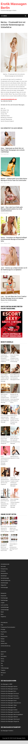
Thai (2, 665)
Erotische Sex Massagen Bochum (9, 689)
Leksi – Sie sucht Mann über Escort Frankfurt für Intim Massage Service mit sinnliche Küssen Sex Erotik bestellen (13, 298)
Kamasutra (3, 593)
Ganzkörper (4, 575)
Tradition (3, 670)
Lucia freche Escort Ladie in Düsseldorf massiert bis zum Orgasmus (5, 358)
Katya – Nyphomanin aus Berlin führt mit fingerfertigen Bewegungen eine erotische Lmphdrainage (13, 150)
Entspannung (4, 568)
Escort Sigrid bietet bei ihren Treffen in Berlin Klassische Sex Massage (5, 378)
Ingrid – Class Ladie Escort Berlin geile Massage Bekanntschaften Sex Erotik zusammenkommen (12, 209)
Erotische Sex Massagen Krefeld (9, 709)
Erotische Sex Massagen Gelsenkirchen (11, 702)
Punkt (2, 634)
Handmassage (4, 582)
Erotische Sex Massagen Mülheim (9, 716)
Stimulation (4, 656)
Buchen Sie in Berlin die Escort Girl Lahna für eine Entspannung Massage (15, 440)
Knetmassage (4, 598)
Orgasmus (3, 616)
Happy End (3, 585)
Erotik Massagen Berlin (14, 6)
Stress (2, 658)
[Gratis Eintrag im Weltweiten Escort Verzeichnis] (11, 324)
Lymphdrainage (5, 607)
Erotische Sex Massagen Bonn (8, 691)
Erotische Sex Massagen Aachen (9, 686)
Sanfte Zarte (4, 643)
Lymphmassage (5, 609)
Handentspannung (5, 580)
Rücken (3, 641)
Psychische (4, 631)
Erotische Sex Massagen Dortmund (10, 693)
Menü (5, 16)
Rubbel (2, 638)
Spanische (3, 651)
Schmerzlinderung (5, 645)
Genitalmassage (5, 578)
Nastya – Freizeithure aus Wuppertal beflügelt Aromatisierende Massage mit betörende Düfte (14, 239)
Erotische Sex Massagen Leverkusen (10, 712)
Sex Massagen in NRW (6, 684)
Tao (2, 663)
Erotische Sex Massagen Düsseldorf (10, 698)
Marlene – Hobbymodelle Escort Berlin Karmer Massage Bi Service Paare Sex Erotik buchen (14, 179)
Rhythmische (4, 636)
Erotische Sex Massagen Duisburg (9, 696)
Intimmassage (4, 587)
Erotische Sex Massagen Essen (9, 700)
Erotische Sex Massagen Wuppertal (10, 721)
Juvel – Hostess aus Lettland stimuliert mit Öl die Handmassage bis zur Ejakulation (14, 269)
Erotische (3, 571)
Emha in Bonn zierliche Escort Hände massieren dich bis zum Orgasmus (5, 481)
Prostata (3, 629)
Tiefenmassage (5, 668)
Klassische (3, 595)
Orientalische (4, 622)
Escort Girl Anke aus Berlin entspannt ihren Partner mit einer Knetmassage (14, 358)
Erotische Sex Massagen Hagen (9, 705)
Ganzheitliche (4, 573)
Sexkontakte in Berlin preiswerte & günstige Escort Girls (14, 547)
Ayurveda (3, 566)
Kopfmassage (4, 600)
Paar (2, 624)
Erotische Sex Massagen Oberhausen (10, 719)
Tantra (2, 661)
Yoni (2, 675)
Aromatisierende (5, 564)
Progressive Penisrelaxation (8, 627)
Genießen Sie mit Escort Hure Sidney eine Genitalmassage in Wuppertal (5, 440)
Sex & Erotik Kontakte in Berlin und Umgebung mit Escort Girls (4, 547)
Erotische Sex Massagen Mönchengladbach (12, 714)
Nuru (2, 614)
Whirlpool (3, 672)
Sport (2, 654)
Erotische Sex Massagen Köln (8, 707)
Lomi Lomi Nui (4, 605)
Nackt (2, 612)
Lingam (2, 602)
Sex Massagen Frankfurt (7, 730)
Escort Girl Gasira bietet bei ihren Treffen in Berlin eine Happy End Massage (5, 419)
